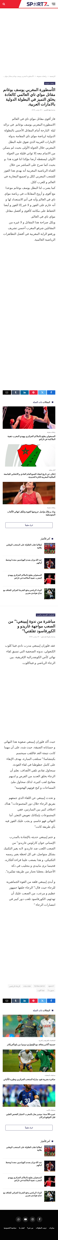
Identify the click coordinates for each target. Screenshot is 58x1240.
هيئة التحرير (47, 110)
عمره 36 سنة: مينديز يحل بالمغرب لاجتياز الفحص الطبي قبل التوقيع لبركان (30, 1116)
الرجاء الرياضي (14, 986)
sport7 (51, 986)
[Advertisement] (29, 42)
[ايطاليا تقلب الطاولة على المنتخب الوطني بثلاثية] (49, 548)
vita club (27, 986)
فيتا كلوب (40, 990)
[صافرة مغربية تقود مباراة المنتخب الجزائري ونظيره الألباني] (29, 1061)
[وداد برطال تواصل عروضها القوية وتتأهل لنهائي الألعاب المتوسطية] (29, 493)
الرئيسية (52, 76)
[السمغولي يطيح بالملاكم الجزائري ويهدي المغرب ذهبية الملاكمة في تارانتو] (29, 417)
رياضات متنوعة (42, 76)
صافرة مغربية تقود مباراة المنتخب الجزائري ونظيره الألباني (29, 1079)
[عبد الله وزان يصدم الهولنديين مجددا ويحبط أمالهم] (49, 563)
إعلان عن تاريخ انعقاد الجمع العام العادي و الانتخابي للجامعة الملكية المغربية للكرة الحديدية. (29, 475)
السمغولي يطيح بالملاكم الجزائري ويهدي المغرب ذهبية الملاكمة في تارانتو (31, 438)
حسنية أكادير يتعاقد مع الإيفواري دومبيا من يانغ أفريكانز (31, 1044)
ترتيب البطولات (41, 1228)
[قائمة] (53, 4)
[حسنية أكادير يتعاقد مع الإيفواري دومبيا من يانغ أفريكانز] (29, 1026)
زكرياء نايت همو (46, 637)
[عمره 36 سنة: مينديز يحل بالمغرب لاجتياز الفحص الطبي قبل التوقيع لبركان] (29, 1095)
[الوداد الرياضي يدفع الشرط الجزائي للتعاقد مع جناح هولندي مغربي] (49, 593)
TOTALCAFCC (39, 986)
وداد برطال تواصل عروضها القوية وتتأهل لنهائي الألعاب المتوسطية (31, 513)
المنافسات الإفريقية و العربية (45, 615)
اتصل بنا (21, 1228)
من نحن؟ (30, 1228)
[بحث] (4, 4)
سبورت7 (51, 990)
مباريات (51, 1228)
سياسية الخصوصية (10, 1228)
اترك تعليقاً (29, 525)
